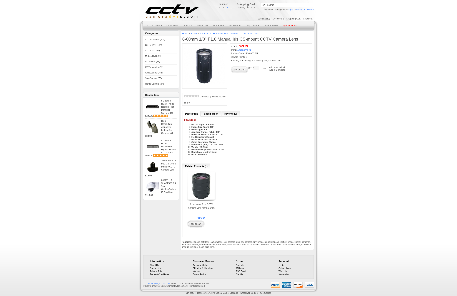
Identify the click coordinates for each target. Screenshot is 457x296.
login (290, 9)
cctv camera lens (232, 242)
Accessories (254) (154, 72)
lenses (197, 242)
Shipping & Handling (203, 268)
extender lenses (207, 244)
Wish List (282, 271)
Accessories (235, 25)
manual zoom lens (251, 244)
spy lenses (258, 242)
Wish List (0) (264, 19)
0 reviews (204, 96)
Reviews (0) (230, 113)
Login (281, 265)
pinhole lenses (272, 242)
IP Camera (218, 25)
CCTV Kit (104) (152, 50)
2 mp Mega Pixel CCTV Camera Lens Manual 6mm (201, 206)
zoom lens (221, 244)
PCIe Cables (265, 293)
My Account (278, 19)
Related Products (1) (196, 166)
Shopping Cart (293, 19)
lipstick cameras (302, 242)
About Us (154, 265)
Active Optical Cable (219, 293)
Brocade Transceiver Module (244, 293)
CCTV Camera (154, 25)
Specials (240, 265)
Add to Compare (277, 70)
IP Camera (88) (152, 61)
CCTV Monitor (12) (154, 67)
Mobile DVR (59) (153, 56)
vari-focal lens (234, 244)
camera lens (216, 242)
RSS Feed (241, 271)
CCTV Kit (187, 25)
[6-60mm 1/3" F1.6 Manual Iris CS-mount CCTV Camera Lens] (204, 85)
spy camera (246, 242)
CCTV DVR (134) (153, 45)
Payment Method (201, 265)
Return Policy (199, 274)
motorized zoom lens (271, 244)
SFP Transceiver (200, 293)
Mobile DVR (203, 25)
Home (185, 33)
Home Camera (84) (154, 84)
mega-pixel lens (206, 247)
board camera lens (291, 244)
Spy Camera (252, 25)
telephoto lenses (190, 244)
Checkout (307, 19)
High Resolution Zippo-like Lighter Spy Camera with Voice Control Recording (167, 130)
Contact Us (155, 268)
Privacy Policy (157, 271)
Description (191, 113)
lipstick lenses (286, 242)
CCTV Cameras (150, 283)
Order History (284, 268)
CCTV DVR (172, 25)
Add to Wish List (277, 67)
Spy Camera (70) (153, 78)
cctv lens (205, 242)
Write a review (218, 96)
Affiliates (240, 268)
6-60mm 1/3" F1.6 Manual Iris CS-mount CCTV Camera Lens (229, 33)
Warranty (197, 271)
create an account (305, 9)
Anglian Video (244, 50)
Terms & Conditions (159, 274)
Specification (211, 113)
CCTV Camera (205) (155, 39)
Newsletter (283, 274)
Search (193, 33)
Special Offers (290, 25)
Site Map (240, 274)
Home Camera (271, 25)
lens (190, 242)
